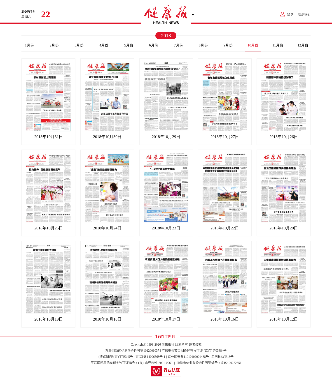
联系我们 (304, 14)
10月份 (253, 45)
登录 (290, 14)
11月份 (277, 45)
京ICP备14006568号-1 (150, 356)
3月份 (79, 45)
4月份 (103, 45)
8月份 (203, 45)
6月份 (153, 45)
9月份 (228, 45)
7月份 (178, 45)
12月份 (302, 45)
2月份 (54, 45)
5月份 (128, 45)
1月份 (29, 45)
